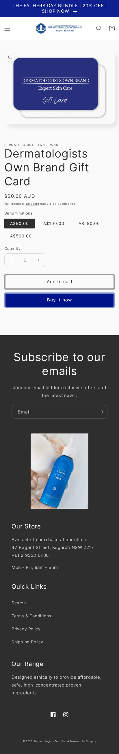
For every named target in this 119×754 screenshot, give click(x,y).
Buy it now (59, 300)
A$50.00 (19, 223)
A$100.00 (53, 223)
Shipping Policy (27, 641)
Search (19, 602)
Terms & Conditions (31, 615)
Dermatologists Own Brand (52, 741)
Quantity (12, 248)
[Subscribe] (100, 412)
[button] (7, 28)
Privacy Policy (26, 628)
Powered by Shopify (83, 741)
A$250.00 (89, 223)
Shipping (32, 203)
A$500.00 (21, 235)
